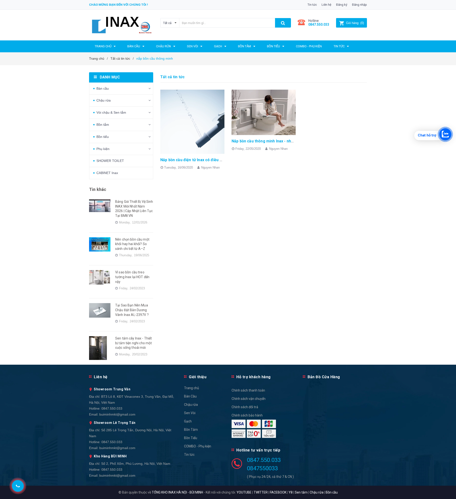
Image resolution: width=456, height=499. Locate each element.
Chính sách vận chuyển (249, 399)
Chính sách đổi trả (245, 407)
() (355, 23)
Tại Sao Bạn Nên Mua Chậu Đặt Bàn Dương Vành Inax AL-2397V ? (132, 309)
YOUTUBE (244, 492)
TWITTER (261, 492)
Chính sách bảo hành (247, 415)
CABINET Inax (107, 173)
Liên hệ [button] (101, 377)
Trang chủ (191, 388)
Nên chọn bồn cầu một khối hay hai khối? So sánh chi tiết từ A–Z (132, 244)
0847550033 (262, 468)
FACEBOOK (278, 492)
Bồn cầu (332, 492)
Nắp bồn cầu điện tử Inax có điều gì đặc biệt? (200, 160)
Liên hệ (326, 4)
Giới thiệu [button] (197, 377)
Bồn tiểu (102, 137)
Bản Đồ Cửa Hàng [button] (324, 377)
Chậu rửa (103, 100)
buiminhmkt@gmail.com (117, 414)
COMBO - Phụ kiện (197, 446)
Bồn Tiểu (190, 438)
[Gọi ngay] (18, 486)
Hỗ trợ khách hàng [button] (253, 377)
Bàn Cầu (190, 396)
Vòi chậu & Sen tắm (111, 112)
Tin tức (312, 4)
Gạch (188, 421)
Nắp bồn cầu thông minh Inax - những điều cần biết (277, 141)
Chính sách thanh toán (248, 390)
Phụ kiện (102, 149)
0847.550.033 (111, 408)
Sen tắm (301, 492)
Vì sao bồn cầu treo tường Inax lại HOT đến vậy (132, 276)
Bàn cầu (102, 88)
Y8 (291, 492)
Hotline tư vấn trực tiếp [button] (258, 450)
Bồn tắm (102, 124)
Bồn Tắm (191, 429)
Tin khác (97, 189)
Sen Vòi (189, 413)
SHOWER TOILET (110, 161)
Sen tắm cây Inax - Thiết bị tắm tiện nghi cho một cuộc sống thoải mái (133, 342)
